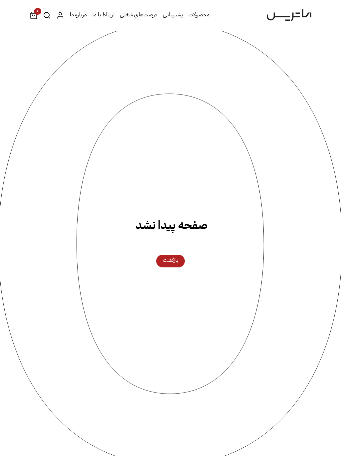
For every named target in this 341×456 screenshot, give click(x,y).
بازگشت (170, 260)
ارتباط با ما (103, 15)
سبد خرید (37, 13)
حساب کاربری (60, 15)
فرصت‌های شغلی (139, 15)
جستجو (47, 15)
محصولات (198, 15)
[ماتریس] (289, 15)
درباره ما (78, 15)
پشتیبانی (173, 15)
